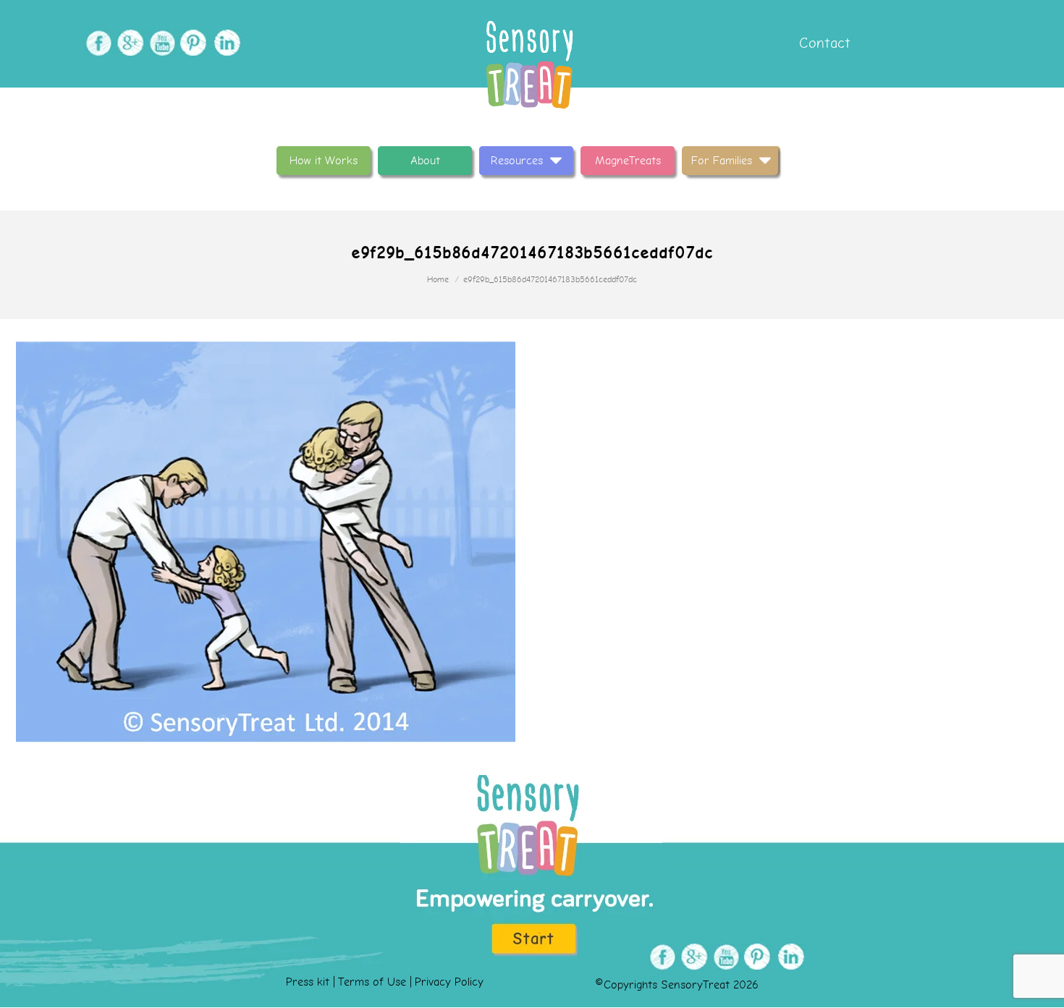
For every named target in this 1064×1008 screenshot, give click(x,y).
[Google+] (128, 43)
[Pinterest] (192, 43)
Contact (822, 43)
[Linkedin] (224, 43)
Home (438, 279)
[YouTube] (160, 43)
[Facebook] (96, 43)
